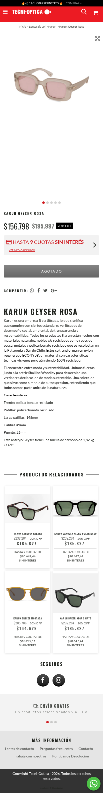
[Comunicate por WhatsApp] (93, 784)
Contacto (85, 748)
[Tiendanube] (52, 788)
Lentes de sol (37, 26)
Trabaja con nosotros (30, 756)
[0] (96, 12)
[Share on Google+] (54, 290)
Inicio (22, 26)
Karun (52, 26)
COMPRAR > (74, 3)
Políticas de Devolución (70, 756)
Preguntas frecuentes (56, 748)
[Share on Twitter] (45, 290)
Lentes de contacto (19, 748)
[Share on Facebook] (38, 290)
